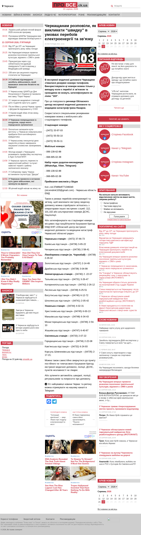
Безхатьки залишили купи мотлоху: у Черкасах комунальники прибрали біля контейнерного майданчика (25, 133)
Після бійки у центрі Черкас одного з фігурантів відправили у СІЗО (25, 107)
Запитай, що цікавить (119, 119)
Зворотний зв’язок (31, 519)
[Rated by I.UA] (114, 521)
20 (135, 43)
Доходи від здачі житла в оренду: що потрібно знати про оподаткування (124, 80)
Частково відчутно (112, 206)
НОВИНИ (7, 25)
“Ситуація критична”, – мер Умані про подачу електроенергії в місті (58, 419)
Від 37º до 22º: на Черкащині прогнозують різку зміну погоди (23, 47)
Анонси (37, 15)
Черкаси (8, 6)
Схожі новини (108, 320)
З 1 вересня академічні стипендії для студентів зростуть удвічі (23, 101)
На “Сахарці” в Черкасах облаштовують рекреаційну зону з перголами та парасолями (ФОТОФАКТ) (118, 275)
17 (123, 43)
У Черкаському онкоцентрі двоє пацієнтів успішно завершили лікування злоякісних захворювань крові (24, 144)
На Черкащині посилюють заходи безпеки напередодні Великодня (119, 368)
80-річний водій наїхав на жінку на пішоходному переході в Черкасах (24, 189)
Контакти (114, 15)
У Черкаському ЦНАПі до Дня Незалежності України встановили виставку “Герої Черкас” (24, 94)
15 (115, 43)
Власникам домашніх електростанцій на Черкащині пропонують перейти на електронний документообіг (118, 249)
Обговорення (107, 377)
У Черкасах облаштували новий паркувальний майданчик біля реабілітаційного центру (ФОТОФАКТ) (117, 298)
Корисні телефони (9, 519)
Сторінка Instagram (122, 162)
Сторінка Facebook (122, 134)
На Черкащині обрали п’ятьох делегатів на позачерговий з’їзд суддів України (118, 283)
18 (127, 43)
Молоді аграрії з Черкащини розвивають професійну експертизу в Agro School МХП (25, 154)
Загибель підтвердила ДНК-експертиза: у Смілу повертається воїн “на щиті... (118, 341)
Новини (6, 15)
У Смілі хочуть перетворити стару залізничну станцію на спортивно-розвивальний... (115, 355)
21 (99, 46)
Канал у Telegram (121, 148)
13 (107, 43)
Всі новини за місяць (107, 54)
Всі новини (22, 195)
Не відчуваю (110, 212)
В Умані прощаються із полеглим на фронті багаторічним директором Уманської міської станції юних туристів (118, 307)
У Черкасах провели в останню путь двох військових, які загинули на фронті (24, 181)
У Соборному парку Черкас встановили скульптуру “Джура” (23, 173)
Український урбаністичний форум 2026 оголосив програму (24, 31)
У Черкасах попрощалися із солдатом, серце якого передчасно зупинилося (22, 122)
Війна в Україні (22, 15)
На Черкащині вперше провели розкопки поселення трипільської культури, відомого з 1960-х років (24, 55)
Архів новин (107, 25)
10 (135, 40)
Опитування (107, 190)
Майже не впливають (114, 209)
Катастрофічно (111, 203)
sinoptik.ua (27, 359)
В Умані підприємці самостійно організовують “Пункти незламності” (81, 419)
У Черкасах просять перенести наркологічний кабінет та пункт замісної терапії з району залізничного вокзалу (23, 164)
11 (99, 43)
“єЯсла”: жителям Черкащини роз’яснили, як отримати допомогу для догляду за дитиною (124, 95)
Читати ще (119, 108)
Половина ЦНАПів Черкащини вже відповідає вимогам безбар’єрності (24, 37)
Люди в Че (50, 15)
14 (111, 43)
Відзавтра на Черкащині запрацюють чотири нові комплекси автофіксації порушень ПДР (116, 240)
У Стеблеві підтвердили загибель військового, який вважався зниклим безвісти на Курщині (23, 83)
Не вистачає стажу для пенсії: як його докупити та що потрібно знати (124, 66)
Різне (81, 15)
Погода (6, 343)
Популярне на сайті (111, 226)
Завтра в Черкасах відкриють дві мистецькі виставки (27, 312)
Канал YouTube (120, 175)
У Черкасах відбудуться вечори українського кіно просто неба (27, 327)
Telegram (49, 390)
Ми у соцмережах (110, 126)
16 (119, 43)
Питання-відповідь (111, 59)
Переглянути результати (119, 219)
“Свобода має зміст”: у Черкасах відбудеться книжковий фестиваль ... (27, 297)
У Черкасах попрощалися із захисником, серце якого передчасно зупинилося (118, 267)
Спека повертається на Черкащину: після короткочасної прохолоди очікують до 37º (118, 290)
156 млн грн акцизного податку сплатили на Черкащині (23, 73)
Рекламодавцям (96, 15)
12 (103, 43)
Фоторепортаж (67, 15)
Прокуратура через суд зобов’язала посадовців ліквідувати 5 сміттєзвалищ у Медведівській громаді (22, 65)
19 (131, 43)
